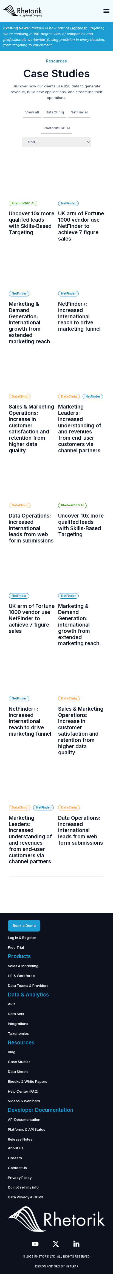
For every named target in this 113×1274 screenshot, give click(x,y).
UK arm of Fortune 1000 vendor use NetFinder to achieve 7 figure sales (81, 226)
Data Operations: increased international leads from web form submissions (31, 528)
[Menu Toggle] (106, 11)
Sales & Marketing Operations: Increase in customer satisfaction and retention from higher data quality (31, 429)
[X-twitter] (56, 1244)
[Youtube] (35, 1244)
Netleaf (72, 1266)
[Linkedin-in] (76, 1244)
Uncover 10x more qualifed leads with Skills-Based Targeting (31, 222)
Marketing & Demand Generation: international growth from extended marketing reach (29, 323)
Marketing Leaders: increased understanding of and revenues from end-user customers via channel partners (79, 429)
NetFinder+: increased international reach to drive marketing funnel (79, 316)
